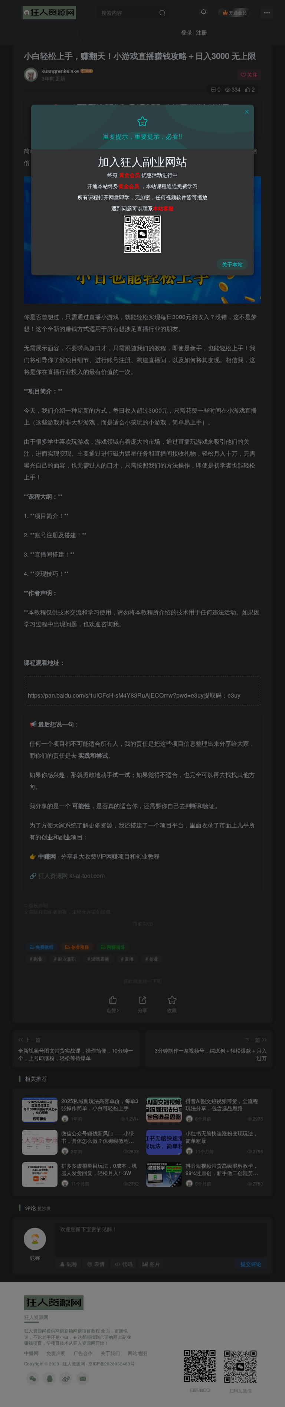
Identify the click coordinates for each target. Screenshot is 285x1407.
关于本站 (232, 264)
